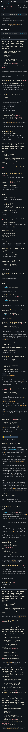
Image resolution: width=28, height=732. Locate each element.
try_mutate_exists (11, 322)
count (8, 582)
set (7, 230)
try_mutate (9, 294)
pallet (2, 5)
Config (19, 14)
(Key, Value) (19, 117)
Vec (17, 115)
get (7, 203)
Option (13, 63)
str (18, 655)
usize (9, 389)
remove (8, 273)
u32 (16, 63)
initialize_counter (12, 565)
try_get (8, 218)
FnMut (6, 98)
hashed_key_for (10, 181)
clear (8, 443)
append (8, 356)
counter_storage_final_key (14, 166)
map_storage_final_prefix (14, 173)
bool (10, 194)
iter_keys (9, 131)
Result (4, 219)
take (7, 342)
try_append (9, 541)
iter (7, 65)
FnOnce (6, 287)
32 (5, 167)
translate (9, 94)
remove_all (9, 435)
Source (2, 10)
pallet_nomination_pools (7, 3)
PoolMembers (13, 1)
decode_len (9, 388)
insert (8, 260)
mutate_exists (10, 309)
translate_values (11, 506)
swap (7, 248)
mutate (8, 281)
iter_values (9, 493)
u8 (19, 115)
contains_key (10, 192)
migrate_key (9, 418)
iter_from (9, 114)
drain (8, 80)
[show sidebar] (1, 1)
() (11, 219)
